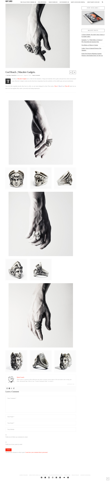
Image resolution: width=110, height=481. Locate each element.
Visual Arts (13, 75)
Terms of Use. (67, 474)
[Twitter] (11, 388)
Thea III (67, 86)
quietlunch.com (70, 384)
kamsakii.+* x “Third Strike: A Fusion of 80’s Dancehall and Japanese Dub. (92, 40)
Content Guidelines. (85, 474)
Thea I (56, 86)
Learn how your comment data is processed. (36, 452)
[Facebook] (14, 388)
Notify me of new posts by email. (13, 444)
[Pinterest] (9, 388)
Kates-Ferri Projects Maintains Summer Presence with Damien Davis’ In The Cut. (92, 54)
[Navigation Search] (102, 2)
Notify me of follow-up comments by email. (16, 437)
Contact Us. (45, 474)
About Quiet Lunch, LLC (35, 474)
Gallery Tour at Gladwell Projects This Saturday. (91, 49)
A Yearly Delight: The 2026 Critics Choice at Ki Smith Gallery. (93, 35)
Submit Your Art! (23, 474)
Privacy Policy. (75, 474)
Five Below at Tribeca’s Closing (90, 45)
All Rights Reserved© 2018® (55, 474)
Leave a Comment (36, 75)
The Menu (9, 75)
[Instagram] (7, 388)
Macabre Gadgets (21, 78)
